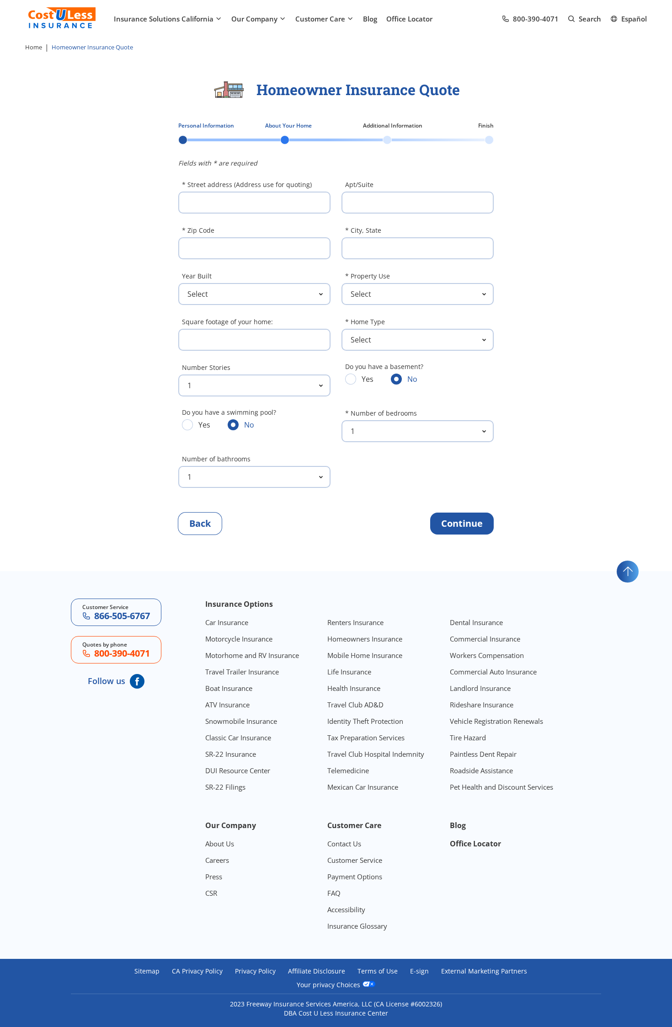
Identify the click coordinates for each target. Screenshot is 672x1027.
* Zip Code (198, 230)
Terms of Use (377, 971)
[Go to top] (628, 572)
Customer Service (354, 860)
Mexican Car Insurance (362, 787)
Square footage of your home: (227, 321)
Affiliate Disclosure (316, 971)
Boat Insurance (228, 688)
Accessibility (346, 909)
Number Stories (206, 367)
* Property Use (367, 276)
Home (33, 47)
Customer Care (320, 18)
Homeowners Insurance (364, 638)
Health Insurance (353, 688)
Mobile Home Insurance (364, 655)
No (404, 379)
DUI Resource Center (237, 770)
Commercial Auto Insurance (493, 671)
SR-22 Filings (225, 787)
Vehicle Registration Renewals (496, 721)
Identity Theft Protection (365, 721)
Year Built (197, 276)
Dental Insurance (476, 622)
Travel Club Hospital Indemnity (375, 754)
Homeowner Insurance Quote (92, 47)
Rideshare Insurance (481, 704)
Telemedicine (348, 770)
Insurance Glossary (357, 926)
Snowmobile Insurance (241, 721)
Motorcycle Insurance (238, 638)
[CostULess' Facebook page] (137, 681)
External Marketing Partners (484, 971)
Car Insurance (226, 622)
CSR (211, 893)
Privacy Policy (255, 971)
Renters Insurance (355, 622)
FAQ (334, 893)
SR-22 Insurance (230, 754)
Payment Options (354, 876)
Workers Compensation (487, 655)
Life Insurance (349, 671)
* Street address (247, 184)
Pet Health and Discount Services (501, 787)
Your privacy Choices (329, 984)
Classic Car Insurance (238, 737)
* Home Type (365, 321)
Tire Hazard (468, 737)
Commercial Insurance (485, 638)
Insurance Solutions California (163, 18)
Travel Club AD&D (355, 704)
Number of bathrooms (216, 459)
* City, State (363, 230)
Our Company (254, 18)
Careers (217, 860)
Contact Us (344, 843)
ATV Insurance (227, 704)
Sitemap (147, 971)
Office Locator (409, 18)
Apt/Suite (359, 184)
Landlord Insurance (480, 688)
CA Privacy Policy (197, 971)
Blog (370, 18)
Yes (359, 379)
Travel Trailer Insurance (242, 671)
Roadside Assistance (481, 770)
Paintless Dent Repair (483, 754)
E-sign (419, 971)
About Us (219, 843)
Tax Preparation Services (366, 737)
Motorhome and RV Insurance (252, 655)
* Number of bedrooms (381, 413)
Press (213, 876)
